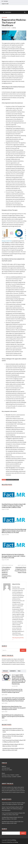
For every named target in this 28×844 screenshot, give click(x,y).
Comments (13, 671)
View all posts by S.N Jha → (18, 638)
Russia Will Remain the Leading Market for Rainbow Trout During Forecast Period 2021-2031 (13, 716)
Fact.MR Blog (13, 840)
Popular (5, 671)
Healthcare (4, 17)
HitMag (16, 842)
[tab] (5, 671)
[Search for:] (14, 650)
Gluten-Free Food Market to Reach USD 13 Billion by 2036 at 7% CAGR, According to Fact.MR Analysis (13, 736)
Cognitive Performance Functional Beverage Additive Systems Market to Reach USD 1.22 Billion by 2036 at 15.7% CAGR (14, 531)
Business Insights (10, 479)
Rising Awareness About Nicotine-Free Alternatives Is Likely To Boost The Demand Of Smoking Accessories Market (13, 708)
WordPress (9, 842)
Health (17, 479)
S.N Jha (14, 27)
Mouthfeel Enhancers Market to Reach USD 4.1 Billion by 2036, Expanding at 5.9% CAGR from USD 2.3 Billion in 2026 (14, 505)
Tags (19, 671)
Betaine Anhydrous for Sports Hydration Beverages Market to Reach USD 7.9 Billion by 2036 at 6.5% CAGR (13, 556)
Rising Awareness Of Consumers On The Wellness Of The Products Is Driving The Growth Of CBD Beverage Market (12, 691)
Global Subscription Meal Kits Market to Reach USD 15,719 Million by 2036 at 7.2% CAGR (13, 730)
